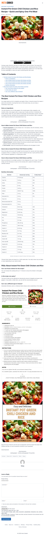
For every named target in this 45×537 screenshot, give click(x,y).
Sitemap (23, 524)
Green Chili (9, 456)
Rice (20, 456)
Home (6, 524)
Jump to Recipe (19, 62)
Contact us (17, 524)
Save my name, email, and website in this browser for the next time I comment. (19, 504)
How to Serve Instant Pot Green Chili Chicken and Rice (18, 81)
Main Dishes (3, 6)
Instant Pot (15, 456)
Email (25, 500)
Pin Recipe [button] (33, 306)
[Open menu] (42, 3)
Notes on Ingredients (10, 78)
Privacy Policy (29, 524)
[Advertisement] (22, 52)
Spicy (24, 456)
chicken (3, 456)
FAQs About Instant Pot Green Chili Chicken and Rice (15, 86)
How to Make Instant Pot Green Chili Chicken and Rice (18, 80)
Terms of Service (22, 527)
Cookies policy (36, 524)
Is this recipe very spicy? (11, 89)
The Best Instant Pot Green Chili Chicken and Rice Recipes (17, 77)
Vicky (4, 14)
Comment (4, 484)
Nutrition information (10, 85)
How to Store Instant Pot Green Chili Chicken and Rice (18, 83)
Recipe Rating (4, 478)
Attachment (4, 506)
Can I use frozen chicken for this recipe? (14, 88)
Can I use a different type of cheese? (14, 91)
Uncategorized (10, 6)
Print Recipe (28, 62)
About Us (11, 524)
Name (4, 500)
